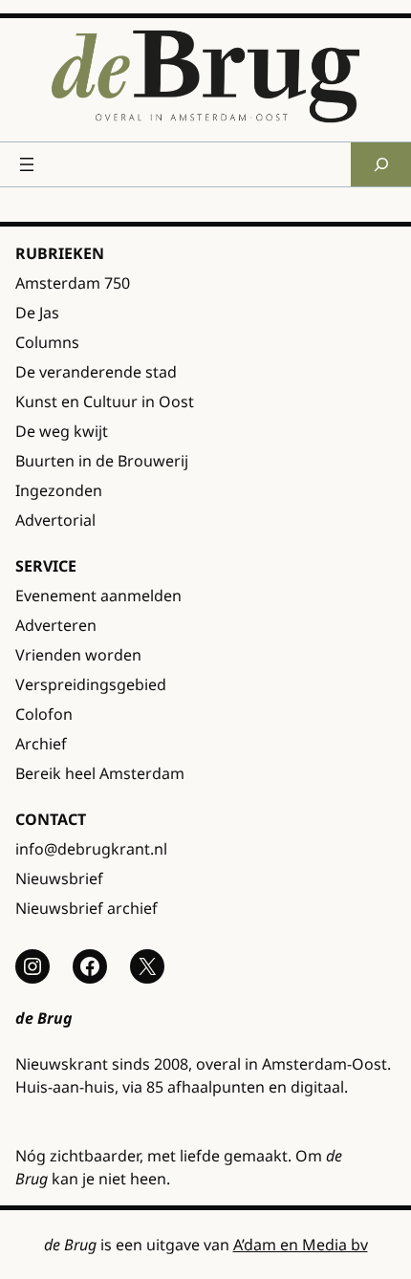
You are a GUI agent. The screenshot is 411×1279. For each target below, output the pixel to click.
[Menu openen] (26, 164)
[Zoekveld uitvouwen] (381, 163)
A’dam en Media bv (300, 1244)
